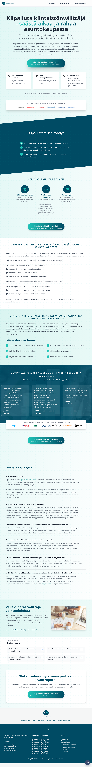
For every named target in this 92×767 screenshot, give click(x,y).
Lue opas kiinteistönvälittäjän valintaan (20, 630)
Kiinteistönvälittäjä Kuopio (40, 753)
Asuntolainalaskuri (64, 721)
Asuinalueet (50, 721)
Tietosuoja (64, 741)
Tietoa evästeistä (66, 743)
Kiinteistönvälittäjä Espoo (40, 741)
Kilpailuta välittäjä (9, 745)
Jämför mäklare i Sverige (68, 744)
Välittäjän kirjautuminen (68, 748)
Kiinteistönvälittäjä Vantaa (40, 746)
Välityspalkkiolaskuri (10, 746)
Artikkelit (40, 721)
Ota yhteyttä (64, 751)
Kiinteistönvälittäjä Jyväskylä (40, 752)
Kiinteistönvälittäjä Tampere (40, 743)
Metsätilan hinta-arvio (10, 750)
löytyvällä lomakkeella (28, 480)
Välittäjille (64, 749)
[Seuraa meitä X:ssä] (48, 729)
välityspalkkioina (47, 584)
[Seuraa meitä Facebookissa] (44, 729)
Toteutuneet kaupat (28, 721)
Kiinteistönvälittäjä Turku (39, 744)
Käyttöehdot (64, 739)
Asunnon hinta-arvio (10, 748)
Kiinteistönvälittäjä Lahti (39, 750)
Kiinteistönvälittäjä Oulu (39, 748)
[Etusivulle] (8, 3)
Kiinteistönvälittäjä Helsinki (40, 739)
